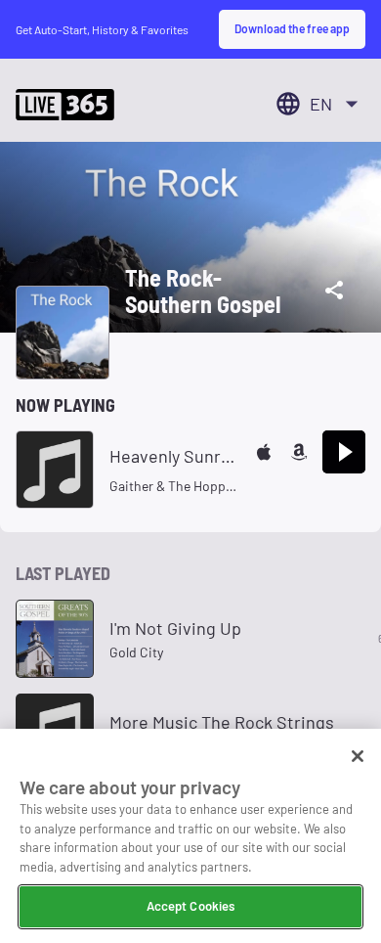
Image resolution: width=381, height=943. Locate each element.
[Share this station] (334, 290)
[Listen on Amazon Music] (299, 452)
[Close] (357, 756)
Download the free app (292, 28)
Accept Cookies (191, 906)
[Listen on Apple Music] (263, 452)
